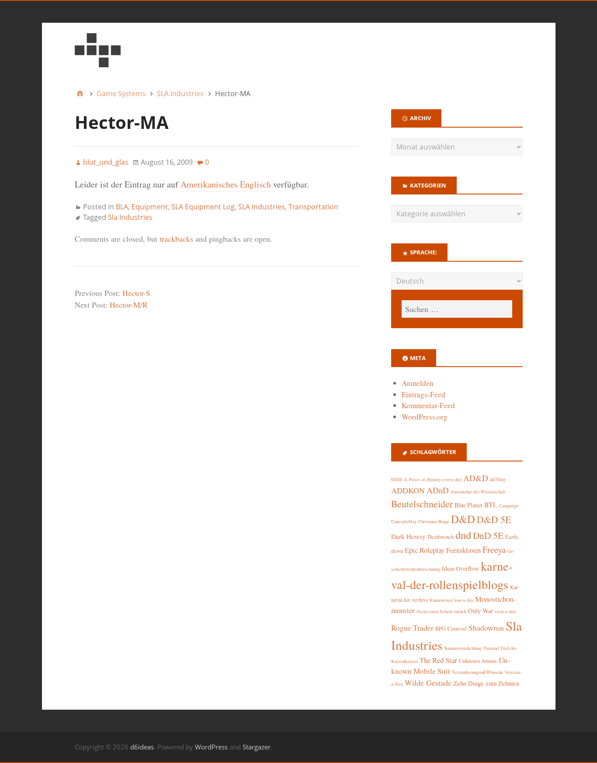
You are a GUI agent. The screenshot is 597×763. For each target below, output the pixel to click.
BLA (122, 207)
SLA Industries (261, 207)
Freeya (494, 549)
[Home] (80, 93)
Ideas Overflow (460, 568)
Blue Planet (468, 505)
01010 (396, 479)
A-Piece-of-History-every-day (433, 479)
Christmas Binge (433, 521)
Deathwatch (440, 537)
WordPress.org (425, 417)
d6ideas (142, 746)
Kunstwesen (441, 600)
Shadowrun (486, 628)
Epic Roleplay (424, 550)
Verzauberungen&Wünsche (477, 672)
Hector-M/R (129, 304)
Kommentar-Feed (428, 405)
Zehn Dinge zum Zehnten (486, 683)
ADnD (438, 490)
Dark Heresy (408, 536)
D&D (463, 519)
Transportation (313, 207)
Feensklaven (463, 550)
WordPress (211, 746)
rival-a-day (505, 611)
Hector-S (136, 293)
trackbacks (176, 238)
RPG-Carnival (451, 628)
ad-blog (498, 479)
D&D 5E (494, 519)
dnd (463, 534)
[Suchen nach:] (457, 309)
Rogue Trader (412, 628)
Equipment (150, 207)
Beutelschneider (422, 503)
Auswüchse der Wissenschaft (478, 492)
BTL (490, 504)
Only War (480, 611)
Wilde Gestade (428, 682)
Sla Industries (130, 217)
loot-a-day (463, 600)
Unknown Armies (478, 660)
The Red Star (438, 660)
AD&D (475, 477)
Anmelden (418, 383)
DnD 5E (488, 535)
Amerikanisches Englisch (225, 184)
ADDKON (408, 490)
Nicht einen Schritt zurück (441, 611)
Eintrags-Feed (423, 394)
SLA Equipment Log (203, 207)
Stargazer (257, 746)
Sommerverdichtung (463, 648)
